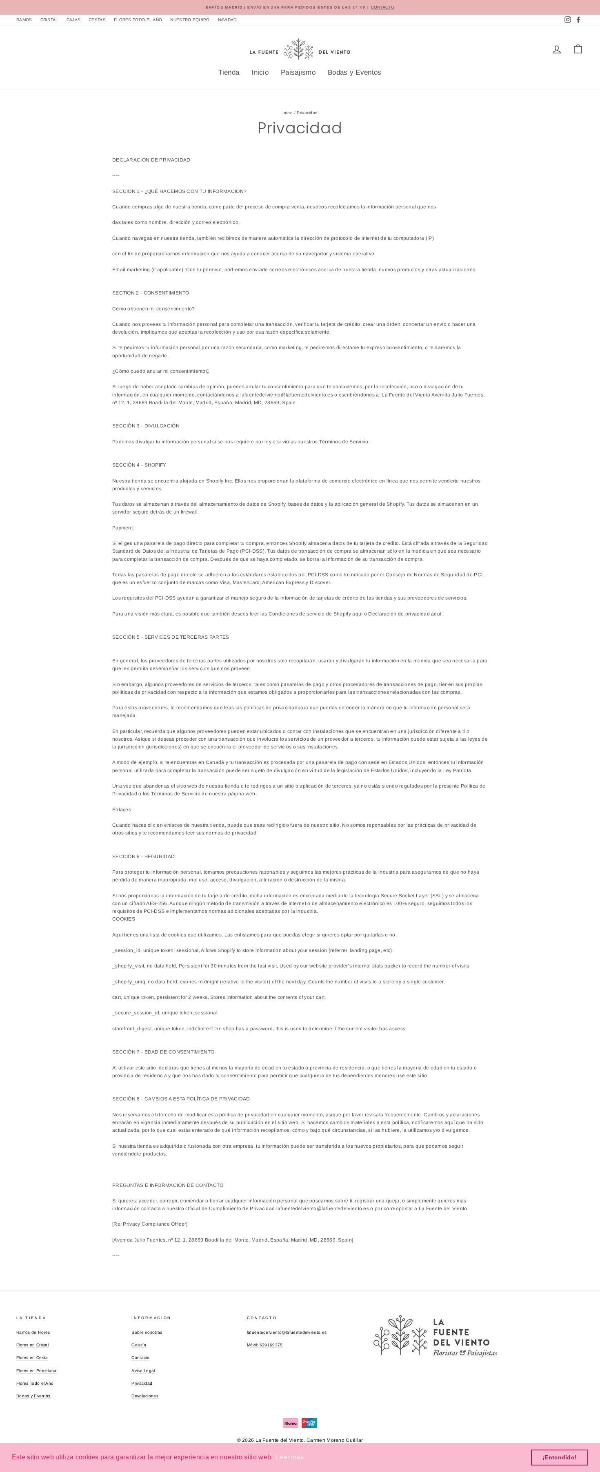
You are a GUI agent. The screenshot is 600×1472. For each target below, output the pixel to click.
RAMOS (24, 20)
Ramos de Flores (33, 1332)
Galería (138, 1345)
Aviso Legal (143, 1370)
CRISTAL (49, 20)
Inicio (260, 72)
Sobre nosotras (146, 1332)
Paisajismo (298, 72)
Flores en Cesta (32, 1357)
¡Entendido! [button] (559, 1457)
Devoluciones (144, 1396)
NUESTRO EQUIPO (189, 20)
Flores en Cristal (32, 1345)
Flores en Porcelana (36, 1370)
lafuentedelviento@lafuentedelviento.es (287, 1332)
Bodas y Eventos (355, 72)
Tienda (228, 72)
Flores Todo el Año (34, 1383)
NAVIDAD (227, 20)
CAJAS (74, 20)
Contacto (140, 1357)
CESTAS (97, 20)
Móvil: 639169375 (265, 1345)
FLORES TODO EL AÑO (138, 20)
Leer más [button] (290, 1457)
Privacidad (141, 1383)
